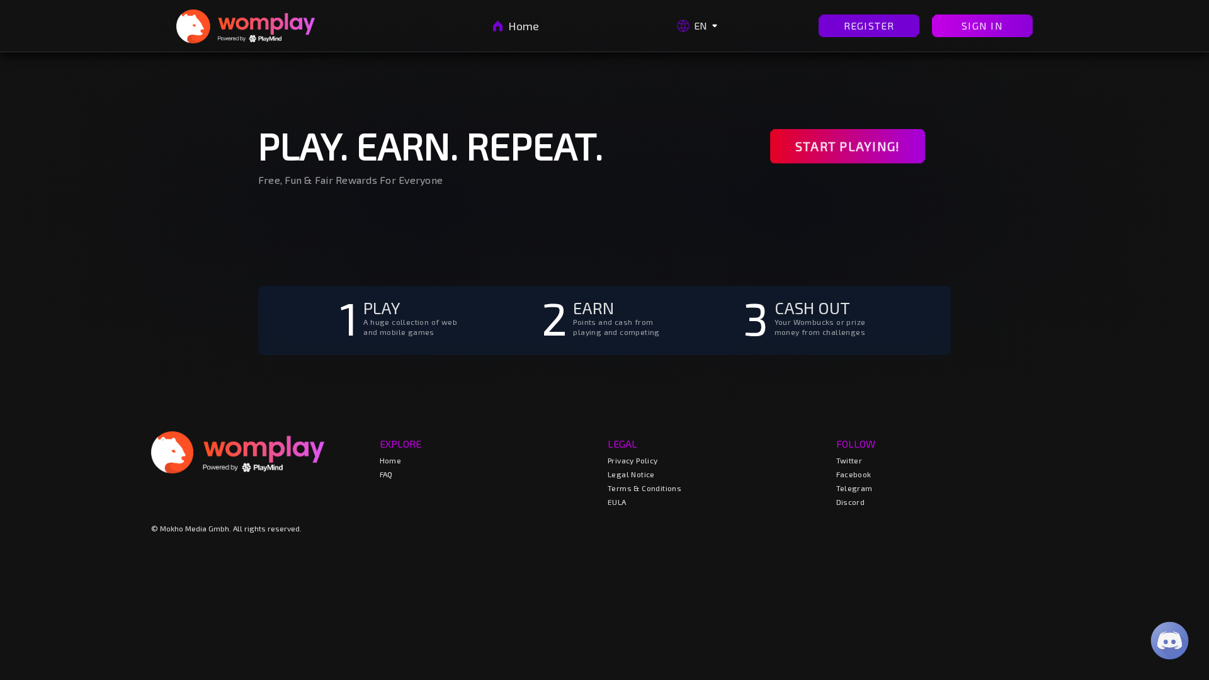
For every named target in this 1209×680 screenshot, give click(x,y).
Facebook (853, 474)
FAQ (386, 474)
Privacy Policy (633, 460)
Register (869, 25)
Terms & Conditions (644, 488)
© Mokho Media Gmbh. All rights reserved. (226, 528)
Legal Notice (631, 474)
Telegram (854, 488)
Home (523, 26)
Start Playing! (847, 146)
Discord (850, 501)
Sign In (982, 25)
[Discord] (1169, 640)
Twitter (849, 460)
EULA (617, 501)
